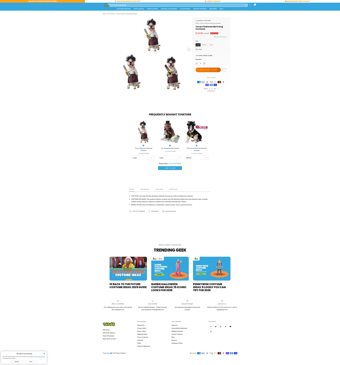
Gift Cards (106, 330)
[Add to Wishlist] (225, 70)
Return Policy (141, 331)
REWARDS (213, 9)
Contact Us (140, 325)
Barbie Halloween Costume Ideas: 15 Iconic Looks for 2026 (168, 287)
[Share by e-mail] (217, 88)
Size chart (199, 49)
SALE (221, 9)
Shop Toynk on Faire (109, 339)
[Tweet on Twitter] (215, 88)
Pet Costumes (111, 14)
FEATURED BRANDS (124, 9)
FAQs (139, 343)
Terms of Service (142, 337)
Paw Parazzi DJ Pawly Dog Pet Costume (197, 149)
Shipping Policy (142, 334)
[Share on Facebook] (209, 88)
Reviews (174, 340)
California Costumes (203, 20)
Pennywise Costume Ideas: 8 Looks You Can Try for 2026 (209, 287)
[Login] (246, 5)
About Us (175, 325)
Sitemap (140, 340)
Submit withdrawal (143, 346)
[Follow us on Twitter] (215, 326)
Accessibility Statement (179, 328)
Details (131, 189)
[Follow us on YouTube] (230, 326)
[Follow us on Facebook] (211, 326)
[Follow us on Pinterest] (225, 326)
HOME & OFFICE (152, 9)
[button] (254, 5)
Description (145, 189)
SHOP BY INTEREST (200, 9)
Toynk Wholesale (108, 336)
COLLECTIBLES (185, 9)
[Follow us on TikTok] (211, 331)
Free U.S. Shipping (139, 211)
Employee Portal (177, 343)
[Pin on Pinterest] (212, 88)
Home (104, 14)
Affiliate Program (177, 331)
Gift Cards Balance (109, 333)
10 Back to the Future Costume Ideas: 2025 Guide (128, 285)
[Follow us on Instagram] (220, 326)
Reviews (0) (174, 189)
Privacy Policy (141, 328)
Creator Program (177, 334)
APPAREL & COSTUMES (169, 9)
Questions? (155, 211)
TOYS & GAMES (139, 9)
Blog (173, 337)
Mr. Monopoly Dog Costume (170, 148)
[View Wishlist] (250, 5)
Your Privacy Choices (119, 353)
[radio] (198, 44)
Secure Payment (170, 211)
